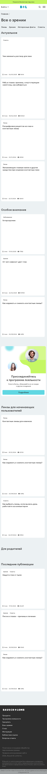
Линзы (4, 27)
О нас (4, 728)
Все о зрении (7, 725)
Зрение (12, 27)
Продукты (6, 715)
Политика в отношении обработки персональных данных (16, 749)
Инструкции (7, 732)
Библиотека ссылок (10, 735)
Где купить (6, 722)
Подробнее (23, 392)
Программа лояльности (11, 719)
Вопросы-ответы (9, 738)
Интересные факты (26, 27)
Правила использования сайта (14, 753)
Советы (41, 27)
